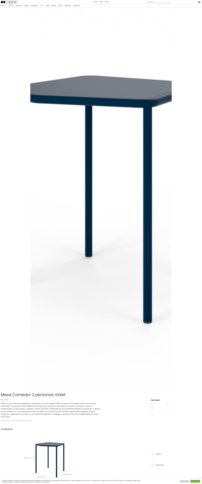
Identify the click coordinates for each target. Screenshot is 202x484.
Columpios (18, 6)
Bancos (3, 6)
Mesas (42, 6)
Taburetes (67, 6)
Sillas (47, 6)
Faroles (26, 6)
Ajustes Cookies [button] (185, 481)
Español (95, 1)
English (101, 1)
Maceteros (34, 6)
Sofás (60, 6)
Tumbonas (76, 6)
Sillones (54, 6)
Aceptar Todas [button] (195, 481)
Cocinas (10, 6)
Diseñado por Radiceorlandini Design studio (16, 421)
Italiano (107, 1)
